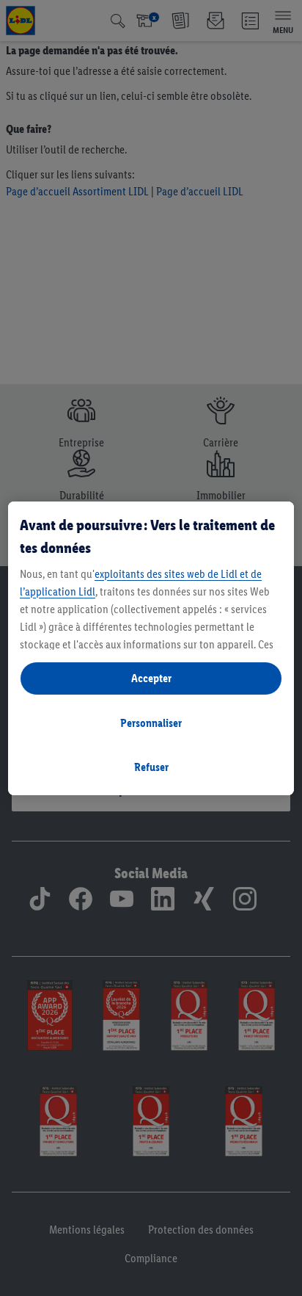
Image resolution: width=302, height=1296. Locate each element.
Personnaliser (151, 723)
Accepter (151, 678)
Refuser (151, 767)
